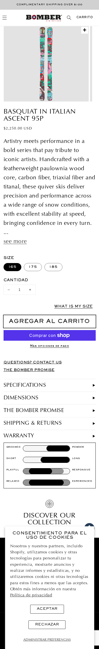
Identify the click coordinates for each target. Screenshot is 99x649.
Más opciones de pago (49, 346)
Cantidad (16, 280)
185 (53, 267)
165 (12, 267)
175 (33, 267)
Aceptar (47, 609)
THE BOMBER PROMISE (29, 370)
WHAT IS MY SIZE (73, 306)
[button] (4, 17)
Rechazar (47, 624)
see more (15, 242)
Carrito (84, 17)
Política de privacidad (31, 595)
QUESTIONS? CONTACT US (33, 362)
